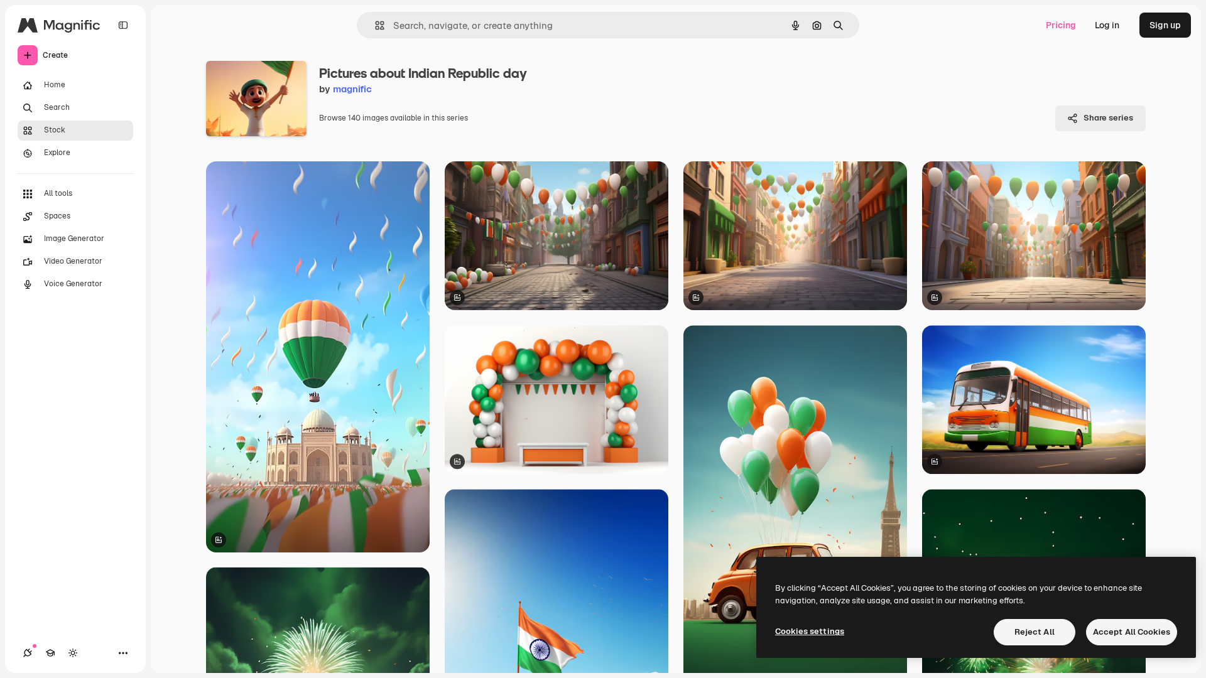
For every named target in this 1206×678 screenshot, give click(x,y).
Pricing (1061, 25)
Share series (1108, 117)
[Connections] (28, 653)
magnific (352, 89)
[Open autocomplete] (374, 25)
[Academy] (50, 653)
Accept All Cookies (1131, 632)
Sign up (1165, 25)
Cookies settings (809, 631)
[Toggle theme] (73, 653)
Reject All (1034, 632)
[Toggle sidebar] (123, 25)
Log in (1107, 25)
